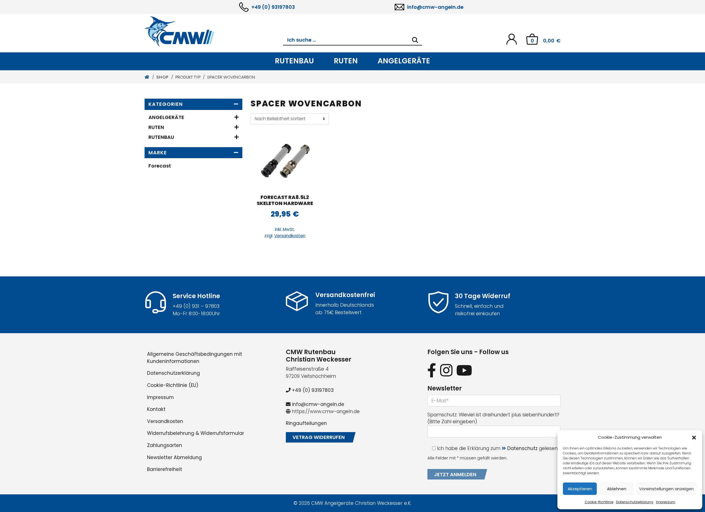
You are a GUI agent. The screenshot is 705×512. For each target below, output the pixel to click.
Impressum (665, 502)
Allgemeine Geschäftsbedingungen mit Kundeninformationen (194, 358)
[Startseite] (147, 77)
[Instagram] (446, 370)
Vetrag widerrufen (318, 437)
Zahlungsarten (164, 445)
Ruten (346, 61)
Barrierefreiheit (164, 469)
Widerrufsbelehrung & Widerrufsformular (195, 433)
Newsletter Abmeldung (174, 457)
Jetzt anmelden (455, 474)
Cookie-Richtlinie (599, 502)
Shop (162, 77)
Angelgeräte (404, 61)
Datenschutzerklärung (634, 502)
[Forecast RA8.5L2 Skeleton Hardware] (285, 161)
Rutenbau (294, 61)
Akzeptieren (580, 489)
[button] (694, 437)
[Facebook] (431, 370)
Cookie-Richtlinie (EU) (172, 385)
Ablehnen (616, 489)
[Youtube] (464, 370)
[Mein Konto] (511, 38)
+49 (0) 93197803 (273, 7)
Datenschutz (522, 448)
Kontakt (156, 409)
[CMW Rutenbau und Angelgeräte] (214, 32)
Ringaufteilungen (306, 423)
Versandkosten (289, 236)
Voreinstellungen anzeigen (666, 489)
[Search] (415, 39)
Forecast (159, 165)
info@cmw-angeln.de (435, 7)
